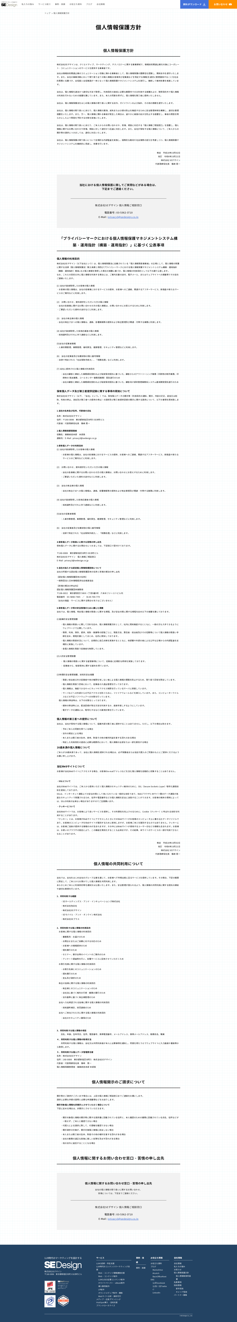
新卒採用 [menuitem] (179, 1289)
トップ (47, 13)
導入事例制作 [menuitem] (103, 1286)
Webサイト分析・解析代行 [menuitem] (109, 1296)
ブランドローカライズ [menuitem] (105, 1305)
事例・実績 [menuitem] (140, 1268)
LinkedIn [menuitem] (156, 1293)
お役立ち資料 (75, 4)
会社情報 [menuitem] (177, 1263)
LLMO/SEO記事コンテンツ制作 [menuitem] (111, 1280)
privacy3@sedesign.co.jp (123, 217)
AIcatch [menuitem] (156, 1273)
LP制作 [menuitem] (101, 1290)
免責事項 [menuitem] (177, 1282)
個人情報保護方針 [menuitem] (181, 1273)
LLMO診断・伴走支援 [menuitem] (105, 1263)
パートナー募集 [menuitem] (180, 1295)
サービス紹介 (44, 4)
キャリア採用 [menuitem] (181, 1292)
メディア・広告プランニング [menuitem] (108, 1299)
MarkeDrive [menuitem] (158, 1270)
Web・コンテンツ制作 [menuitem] (107, 1276)
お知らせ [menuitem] (177, 1270)
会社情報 (101, 4)
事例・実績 (60, 4)
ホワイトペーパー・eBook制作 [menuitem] (111, 1283)
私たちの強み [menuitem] (179, 1267)
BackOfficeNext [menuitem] (159, 1277)
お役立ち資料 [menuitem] (156, 1263)
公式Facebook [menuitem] (159, 1283)
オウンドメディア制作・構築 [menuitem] (110, 1293)
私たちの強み (28, 4)
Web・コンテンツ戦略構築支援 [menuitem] (111, 1273)
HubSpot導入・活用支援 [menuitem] (107, 1302)
